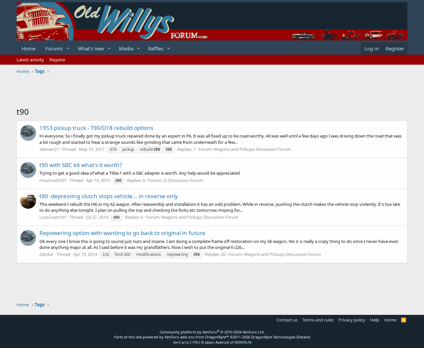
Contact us (287, 320)
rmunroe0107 (52, 180)
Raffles (155, 48)
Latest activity (30, 60)
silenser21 (49, 149)
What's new (91, 48)
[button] (68, 48)
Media (126, 48)
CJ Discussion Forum (183, 180)
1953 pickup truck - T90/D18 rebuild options (96, 128)
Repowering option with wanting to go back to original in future (122, 233)
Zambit (46, 254)
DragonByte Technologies (273, 336)
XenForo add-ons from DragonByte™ (197, 336)
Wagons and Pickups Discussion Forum (252, 149)
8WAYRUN (243, 342)
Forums (54, 48)
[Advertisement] (137, 91)
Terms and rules (318, 320)
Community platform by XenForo (212, 331)
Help (374, 320)
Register (57, 60)
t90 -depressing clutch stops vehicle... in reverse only (108, 196)
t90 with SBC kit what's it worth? (80, 165)
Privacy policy (352, 320)
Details (303, 336)
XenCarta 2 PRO (186, 342)
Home (28, 48)
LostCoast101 (52, 217)
